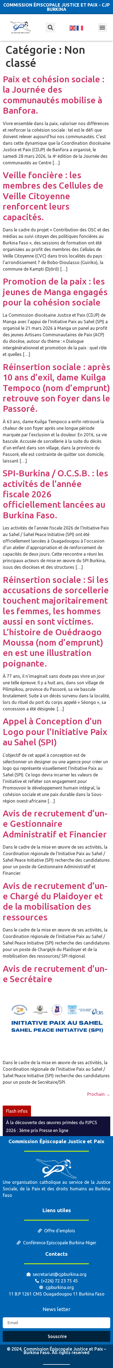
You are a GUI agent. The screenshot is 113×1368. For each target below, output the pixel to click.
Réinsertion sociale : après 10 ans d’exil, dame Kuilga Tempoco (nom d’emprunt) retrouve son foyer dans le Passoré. (56, 388)
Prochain (98, 1094)
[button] (102, 27)
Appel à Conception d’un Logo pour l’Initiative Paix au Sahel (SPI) (55, 731)
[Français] (80, 27)
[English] (73, 27)
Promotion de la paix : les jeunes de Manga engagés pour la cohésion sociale (55, 291)
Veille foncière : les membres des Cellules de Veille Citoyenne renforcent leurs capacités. (53, 196)
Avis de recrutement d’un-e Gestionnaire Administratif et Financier (55, 823)
